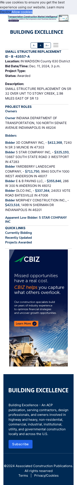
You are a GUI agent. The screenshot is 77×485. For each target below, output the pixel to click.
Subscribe (20, 444)
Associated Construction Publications (44, 466)
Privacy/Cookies (46, 475)
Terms (23, 475)
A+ (47, 45)
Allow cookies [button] (22, 12)
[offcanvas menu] (56, 45)
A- (34, 45)
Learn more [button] (55, 7)
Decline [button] (6, 12)
